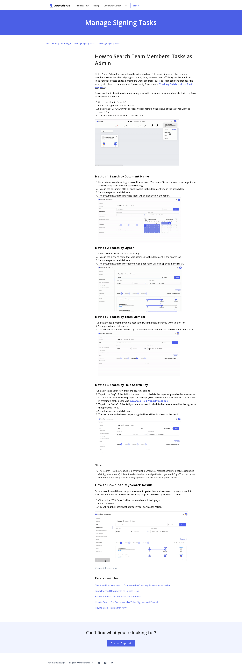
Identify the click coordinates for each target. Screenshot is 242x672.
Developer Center (112, 5)
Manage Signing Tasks (85, 43)
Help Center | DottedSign (58, 43)
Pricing (96, 5)
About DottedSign (56, 662)
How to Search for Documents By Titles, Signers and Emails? (126, 602)
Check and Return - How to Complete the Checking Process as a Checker (133, 585)
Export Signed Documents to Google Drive (117, 591)
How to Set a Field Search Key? (111, 607)
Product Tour (82, 5)
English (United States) (80, 662)
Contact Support (121, 643)
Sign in (136, 5)
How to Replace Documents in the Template (118, 596)
